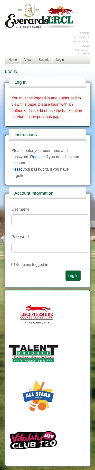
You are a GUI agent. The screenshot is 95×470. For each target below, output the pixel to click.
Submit (44, 59)
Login (60, 59)
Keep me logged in (32, 264)
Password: (20, 237)
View (27, 59)
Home (13, 59)
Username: (20, 209)
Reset (16, 169)
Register (37, 157)
